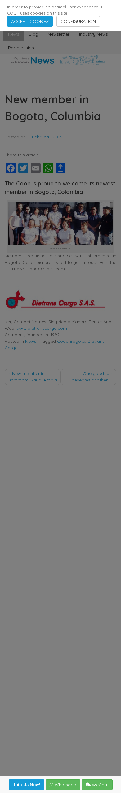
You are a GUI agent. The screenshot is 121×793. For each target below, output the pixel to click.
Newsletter (58, 34)
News (13, 34)
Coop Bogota (71, 341)
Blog (33, 34)
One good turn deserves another (92, 377)
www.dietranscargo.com (41, 328)
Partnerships (21, 47)
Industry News (93, 34)
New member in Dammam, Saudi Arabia (32, 377)
